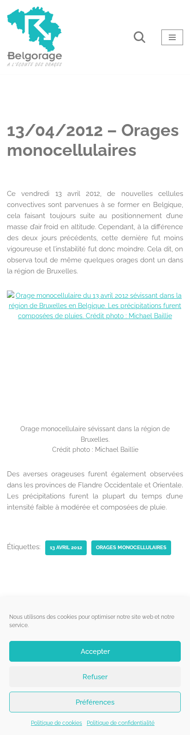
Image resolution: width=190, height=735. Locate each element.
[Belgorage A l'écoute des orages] (34, 37)
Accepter (95, 651)
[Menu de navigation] (172, 37)
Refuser (95, 677)
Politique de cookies (56, 723)
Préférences (95, 702)
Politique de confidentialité (120, 723)
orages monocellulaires (131, 547)
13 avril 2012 (66, 547)
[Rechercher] (139, 37)
